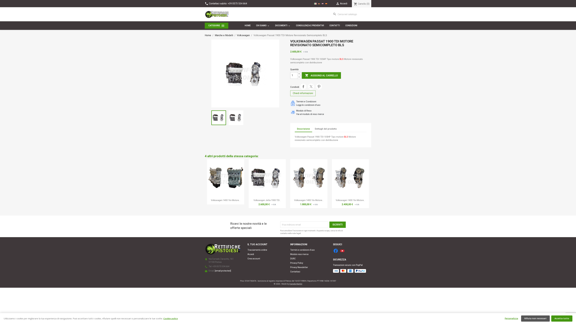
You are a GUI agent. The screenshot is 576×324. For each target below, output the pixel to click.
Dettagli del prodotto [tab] (326, 129)
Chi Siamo (263, 25)
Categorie (216, 25)
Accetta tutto (562, 318)
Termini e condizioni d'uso (302, 250)
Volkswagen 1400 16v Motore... (225, 200)
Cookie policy (170, 318)
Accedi (251, 254)
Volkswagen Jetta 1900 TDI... (267, 200)
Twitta (311, 87)
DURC (293, 258)
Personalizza (511, 318)
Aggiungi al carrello (321, 75)
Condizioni (351, 25)
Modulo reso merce (299, 254)
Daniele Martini (296, 284)
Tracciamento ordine (257, 250)
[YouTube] (342, 251)
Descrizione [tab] (303, 129)
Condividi (303, 87)
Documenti (283, 25)
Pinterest (319, 87)
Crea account (254, 258)
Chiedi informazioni (303, 93)
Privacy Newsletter (299, 267)
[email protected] (223, 271)
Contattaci (295, 271)
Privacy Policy (296, 263)
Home (248, 25)
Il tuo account (257, 244)
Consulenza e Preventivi (310, 25)
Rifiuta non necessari (535, 318)
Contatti (334, 25)
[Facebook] (336, 251)
